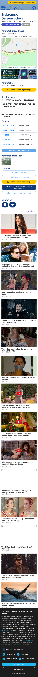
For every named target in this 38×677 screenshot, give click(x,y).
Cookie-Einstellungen (17, 644)
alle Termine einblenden (20, 151)
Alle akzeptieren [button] (19, 664)
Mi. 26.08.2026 (8, 130)
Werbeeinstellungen (28, 640)
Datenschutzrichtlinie (7, 646)
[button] (19, 673)
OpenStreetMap (18, 67)
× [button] (36, 610)
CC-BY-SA (33, 67)
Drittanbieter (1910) (7, 630)
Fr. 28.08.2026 (8, 135)
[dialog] (19, 642)
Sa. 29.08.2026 (8, 140)
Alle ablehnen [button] (18, 669)
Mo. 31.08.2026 (8, 145)
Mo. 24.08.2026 (8, 125)
